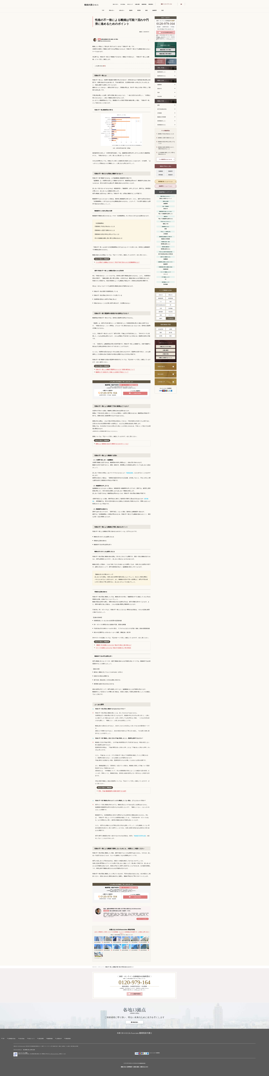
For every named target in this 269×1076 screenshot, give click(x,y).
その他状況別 (170, 318)
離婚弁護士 (165, 49)
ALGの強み (122, 4)
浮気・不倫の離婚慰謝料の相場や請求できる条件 (112, 791)
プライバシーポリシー (17, 1049)
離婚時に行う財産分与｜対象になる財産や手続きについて (112, 372)
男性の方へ (111, 10)
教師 (161, 332)
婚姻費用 (154, 10)
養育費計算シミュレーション (165, 181)
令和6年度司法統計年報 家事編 (123, 148)
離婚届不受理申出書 (140, 836)
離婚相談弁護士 (142, 1063)
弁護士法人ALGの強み (165, 346)
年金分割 (159, 96)
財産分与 (159, 88)
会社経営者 (160, 329)
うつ (161, 301)
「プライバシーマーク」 (54, 1053)
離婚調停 (170, 171)
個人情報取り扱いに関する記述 (29, 1049)
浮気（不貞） (161, 67)
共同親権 (159, 113)
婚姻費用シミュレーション (165, 186)
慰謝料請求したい (161, 72)
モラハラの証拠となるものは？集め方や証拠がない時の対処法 (113, 648)
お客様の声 (59, 1038)
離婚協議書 (130, 473)
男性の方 (170, 295)
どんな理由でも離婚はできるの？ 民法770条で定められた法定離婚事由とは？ (118, 262)
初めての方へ (115, 4)
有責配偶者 (170, 298)
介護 (161, 308)
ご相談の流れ (165, 354)
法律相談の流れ (12, 1038)
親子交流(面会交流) (162, 109)
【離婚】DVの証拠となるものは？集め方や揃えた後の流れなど (113, 645)
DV (170, 305)
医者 (170, 336)
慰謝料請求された (161, 76)
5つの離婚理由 (165, 159)
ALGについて (130, 4)
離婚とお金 (160, 80)
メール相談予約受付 (135, 994)
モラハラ (170, 315)
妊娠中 (160, 318)
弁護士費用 (137, 4)
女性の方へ (121, 10)
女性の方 (161, 295)
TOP (103, 10)
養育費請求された (161, 124)
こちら (125, 891)
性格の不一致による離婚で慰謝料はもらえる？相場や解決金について (115, 369)
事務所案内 (151, 4)
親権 (146, 10)
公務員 (170, 329)
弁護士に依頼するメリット (165, 357)
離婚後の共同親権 (161, 117)
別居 (162, 10)
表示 (104, 66)
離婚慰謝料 (160, 298)
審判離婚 (161, 174)
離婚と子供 (160, 101)
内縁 (161, 315)
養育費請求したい (161, 121)
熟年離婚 (170, 308)
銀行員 (170, 332)
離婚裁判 (170, 174)
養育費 (139, 10)
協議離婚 (161, 171)
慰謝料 (130, 10)
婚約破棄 (161, 311)
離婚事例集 (144, 4)
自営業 (160, 336)
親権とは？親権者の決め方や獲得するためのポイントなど (112, 444)
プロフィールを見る (142, 919)
